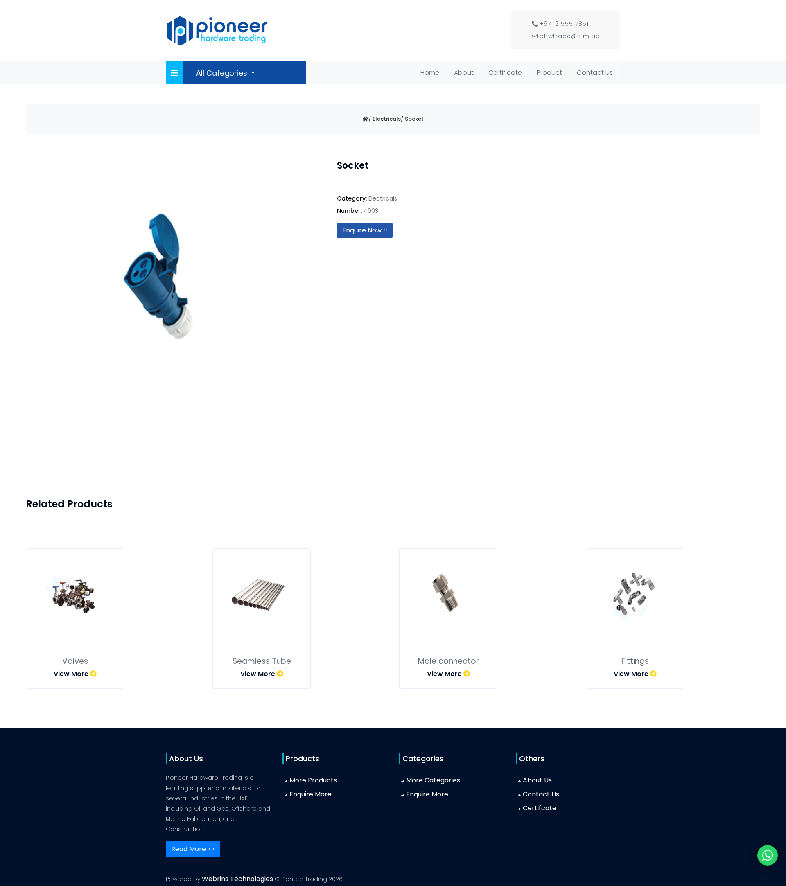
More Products (313, 780)
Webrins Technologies (238, 879)
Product (549, 72)
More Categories (433, 780)
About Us (537, 780)
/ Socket (412, 119)
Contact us (595, 72)
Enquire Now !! (364, 230)
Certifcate (539, 808)
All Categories (222, 73)
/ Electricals (384, 119)
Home (431, 72)
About (464, 72)
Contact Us (541, 794)
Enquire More (310, 794)
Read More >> (193, 849)
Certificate (505, 72)
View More (72, 674)
